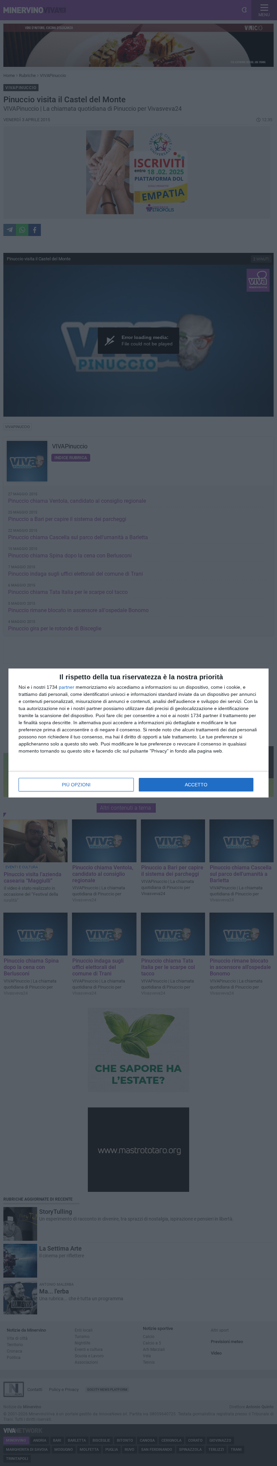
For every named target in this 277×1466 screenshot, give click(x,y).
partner (66, 687)
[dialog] (138, 733)
